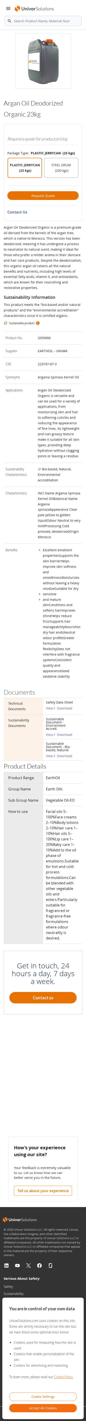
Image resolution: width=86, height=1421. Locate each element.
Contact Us (17, 212)
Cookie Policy (63, 1377)
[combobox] (43, 21)
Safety (8, 1286)
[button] (38, 323)
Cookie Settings (43, 1396)
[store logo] (34, 9)
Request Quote (43, 195)
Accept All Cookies (43, 1408)
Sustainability (14, 1293)
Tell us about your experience (43, 1190)
